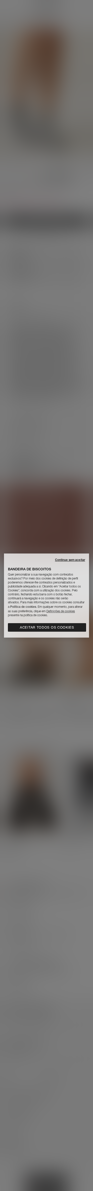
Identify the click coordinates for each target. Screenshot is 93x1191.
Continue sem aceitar (70, 560)
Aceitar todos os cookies (47, 627)
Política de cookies (23, 607)
